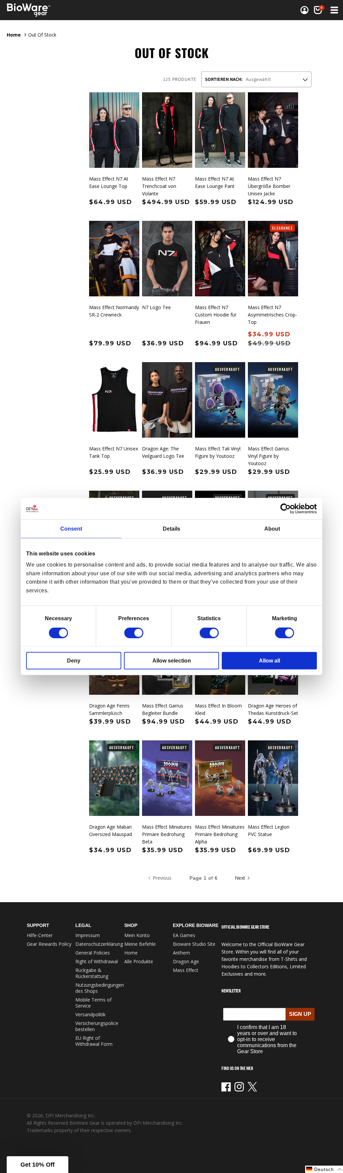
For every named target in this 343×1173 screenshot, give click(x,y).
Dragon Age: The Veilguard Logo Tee (163, 452)
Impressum (87, 935)
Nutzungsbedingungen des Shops (99, 988)
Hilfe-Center (40, 935)
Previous (162, 878)
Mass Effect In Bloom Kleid (218, 709)
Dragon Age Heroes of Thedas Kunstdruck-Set (273, 709)
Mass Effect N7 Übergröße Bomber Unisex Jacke (269, 186)
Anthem (181, 952)
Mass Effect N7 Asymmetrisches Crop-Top (272, 314)
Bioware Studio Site (194, 944)
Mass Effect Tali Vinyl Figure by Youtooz (218, 452)
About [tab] (272, 528)
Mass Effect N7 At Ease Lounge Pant (214, 182)
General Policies (92, 952)
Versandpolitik (90, 1014)
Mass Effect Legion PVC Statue (268, 830)
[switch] (133, 633)
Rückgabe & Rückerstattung (91, 973)
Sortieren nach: (224, 79)
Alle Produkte (138, 961)
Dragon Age (186, 961)
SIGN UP (300, 1014)
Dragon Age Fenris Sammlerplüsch (109, 709)
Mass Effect (185, 970)
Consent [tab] (71, 528)
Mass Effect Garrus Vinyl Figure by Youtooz (268, 456)
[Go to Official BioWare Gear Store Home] (43, 10)
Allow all (269, 661)
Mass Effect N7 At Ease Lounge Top (108, 182)
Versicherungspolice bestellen (96, 1026)
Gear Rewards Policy (49, 944)
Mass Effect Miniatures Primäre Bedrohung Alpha (220, 834)
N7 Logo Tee (156, 307)
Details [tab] (171, 528)
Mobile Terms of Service (93, 1002)
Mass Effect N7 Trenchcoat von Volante (159, 186)
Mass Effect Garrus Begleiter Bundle (162, 709)
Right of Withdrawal (96, 961)
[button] (333, 10)
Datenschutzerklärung (99, 944)
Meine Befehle (140, 944)
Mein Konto (137, 935)
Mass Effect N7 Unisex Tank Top (113, 452)
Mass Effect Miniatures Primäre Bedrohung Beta (167, 834)
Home (14, 35)
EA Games (184, 935)
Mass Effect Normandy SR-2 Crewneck (114, 311)
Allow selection (171, 661)
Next (240, 878)
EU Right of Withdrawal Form (94, 1041)
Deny (73, 661)
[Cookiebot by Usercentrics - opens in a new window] (287, 508)
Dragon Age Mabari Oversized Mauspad (110, 830)
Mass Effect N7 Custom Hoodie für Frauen (215, 314)
